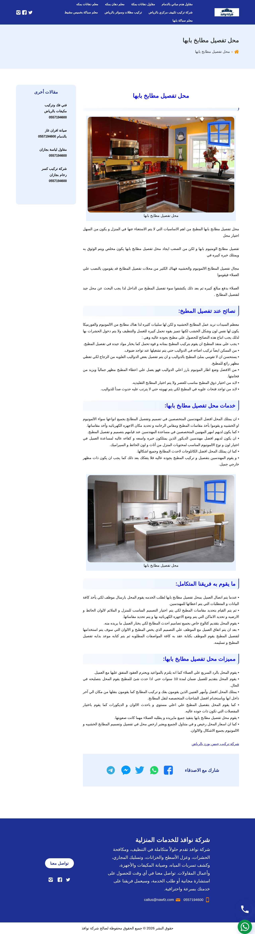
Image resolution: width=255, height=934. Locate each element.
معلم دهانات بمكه (87, 4)
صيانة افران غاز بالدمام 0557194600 (52, 134)
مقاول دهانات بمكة (143, 4)
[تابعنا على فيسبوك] (24, 12)
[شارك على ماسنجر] (126, 770)
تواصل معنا (59, 863)
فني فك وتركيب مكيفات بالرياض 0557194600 (55, 111)
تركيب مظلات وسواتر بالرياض (123, 12)
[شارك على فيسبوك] (168, 770)
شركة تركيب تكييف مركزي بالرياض (171, 12)
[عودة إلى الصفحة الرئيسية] (236, 52)
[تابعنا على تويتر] (30, 12)
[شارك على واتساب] (154, 770)
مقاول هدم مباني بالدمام (177, 4)
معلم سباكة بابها (183, 20)
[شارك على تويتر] (139, 770)
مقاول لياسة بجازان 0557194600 (53, 153)
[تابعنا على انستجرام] (18, 12)
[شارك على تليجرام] (111, 770)
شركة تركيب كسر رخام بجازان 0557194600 (54, 175)
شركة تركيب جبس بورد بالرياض (215, 744)
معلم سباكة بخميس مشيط (81, 12)
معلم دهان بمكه (115, 4)
